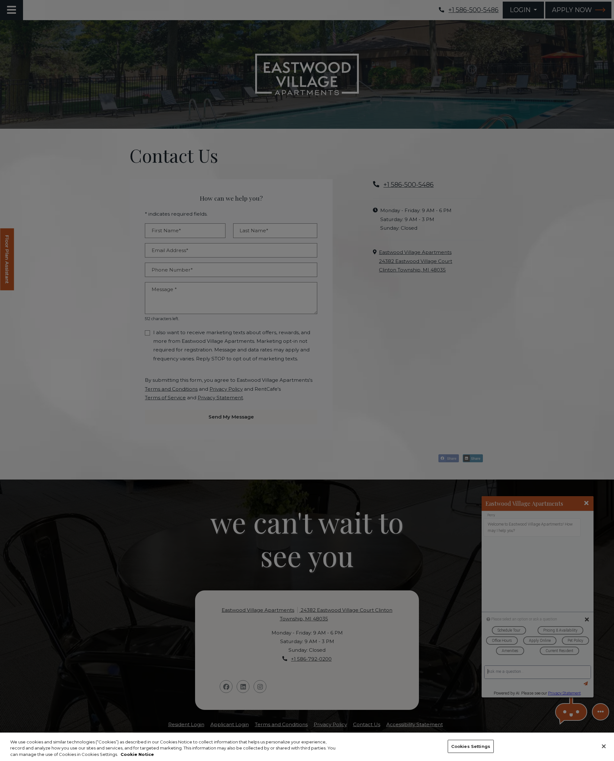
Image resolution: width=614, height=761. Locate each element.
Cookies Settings (470, 746)
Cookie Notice (137, 754)
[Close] (604, 746)
